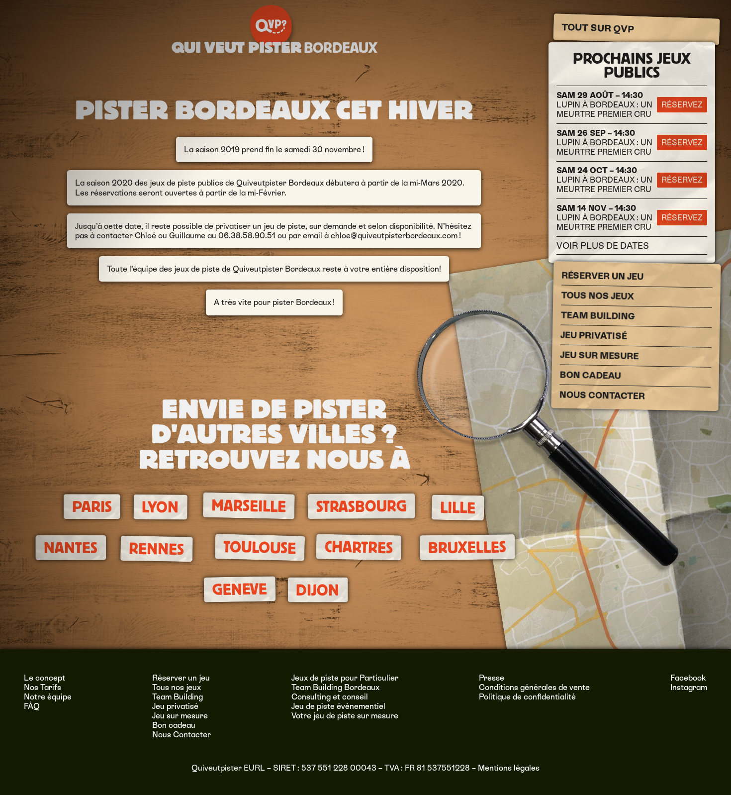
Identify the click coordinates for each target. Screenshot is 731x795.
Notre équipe (48, 696)
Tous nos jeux (597, 295)
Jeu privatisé (593, 335)
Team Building (597, 315)
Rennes (156, 548)
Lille (458, 507)
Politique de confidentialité (527, 696)
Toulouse (259, 547)
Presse (491, 678)
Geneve (240, 589)
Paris (91, 506)
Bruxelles (467, 547)
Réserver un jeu (602, 276)
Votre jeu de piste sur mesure (344, 715)
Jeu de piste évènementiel (338, 706)
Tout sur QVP (597, 28)
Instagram (688, 687)
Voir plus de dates (602, 245)
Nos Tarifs (42, 687)
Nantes (70, 547)
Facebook (688, 678)
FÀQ (32, 706)
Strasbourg (361, 506)
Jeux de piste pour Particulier (344, 678)
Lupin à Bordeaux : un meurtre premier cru (604, 105)
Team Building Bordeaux (335, 687)
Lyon (160, 507)
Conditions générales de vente (534, 687)
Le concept (44, 678)
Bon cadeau (590, 375)
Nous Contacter (601, 395)
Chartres (358, 547)
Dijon (317, 590)
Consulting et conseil (329, 696)
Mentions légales (509, 768)
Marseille (248, 506)
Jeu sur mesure (599, 355)
